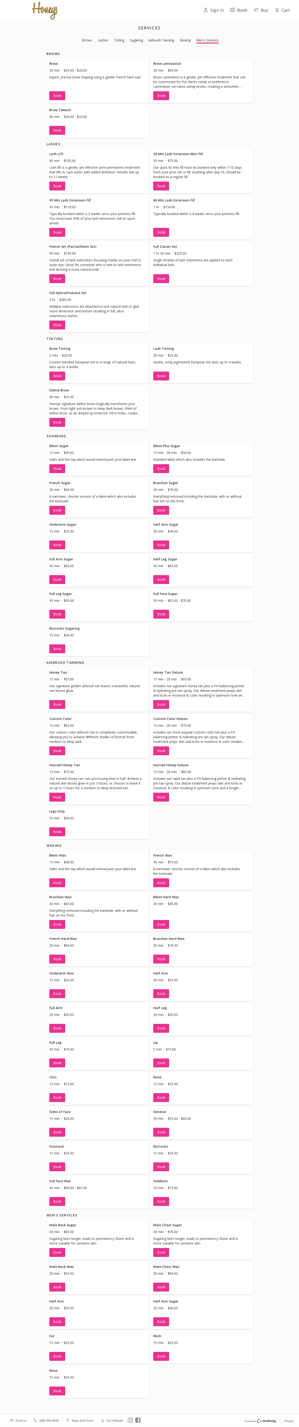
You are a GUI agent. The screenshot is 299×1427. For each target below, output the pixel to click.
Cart (285, 10)
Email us (21, 1421)
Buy (264, 10)
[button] (97, 80)
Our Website (115, 1421)
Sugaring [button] (136, 40)
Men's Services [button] (207, 40)
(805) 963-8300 (49, 1421)
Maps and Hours (83, 1421)
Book (242, 10)
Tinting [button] (119, 40)
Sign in (217, 10)
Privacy (289, 1421)
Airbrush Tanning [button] (161, 40)
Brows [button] (87, 40)
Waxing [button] (185, 40)
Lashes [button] (103, 40)
